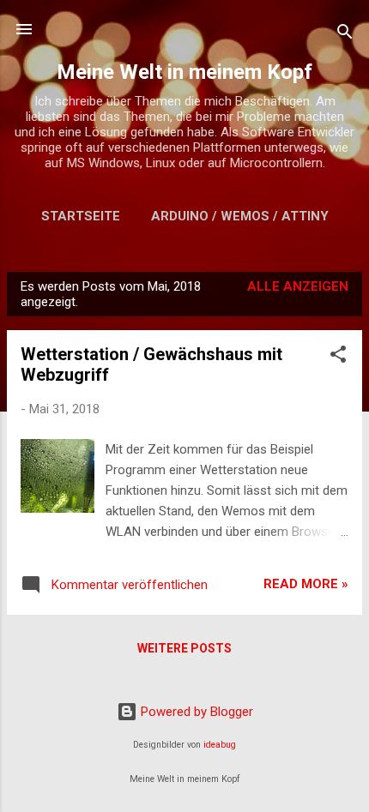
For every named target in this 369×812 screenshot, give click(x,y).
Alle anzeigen (297, 286)
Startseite (80, 216)
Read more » (305, 584)
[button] (338, 357)
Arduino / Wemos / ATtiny (240, 216)
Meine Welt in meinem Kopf (184, 72)
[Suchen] (345, 35)
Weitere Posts (184, 648)
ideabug (219, 744)
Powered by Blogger (195, 711)
